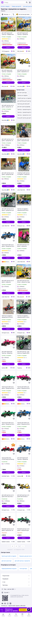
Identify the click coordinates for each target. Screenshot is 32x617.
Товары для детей (16, 6)
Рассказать (23, 610)
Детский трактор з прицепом (22, 561)
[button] (8, 47)
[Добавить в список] (14, 29)
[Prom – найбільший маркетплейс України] (2, 2)
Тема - (7, 589)
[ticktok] (10, 603)
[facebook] (5, 603)
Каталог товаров (5, 6)
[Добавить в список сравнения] (14, 26)
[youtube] (2, 603)
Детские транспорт (7, 561)
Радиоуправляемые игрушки (9, 568)
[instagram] (8, 603)
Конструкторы (23, 568)
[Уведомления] (30, 2)
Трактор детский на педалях (9, 556)
